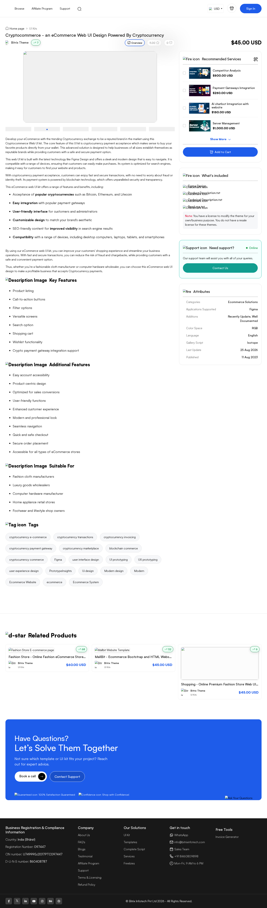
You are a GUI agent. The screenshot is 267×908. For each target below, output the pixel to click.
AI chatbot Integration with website (230, 105)
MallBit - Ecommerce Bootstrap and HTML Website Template (141, 657)
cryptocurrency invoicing (120, 537)
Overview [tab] (136, 42)
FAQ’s (81, 842)
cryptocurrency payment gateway (30, 548)
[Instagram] (42, 901)
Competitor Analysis (227, 70)
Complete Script (134, 849)
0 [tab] (167, 42)
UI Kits (33, 28)
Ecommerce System (86, 582)
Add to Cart (223, 152)
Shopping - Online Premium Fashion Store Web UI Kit (221, 684)
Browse (19, 8)
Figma (58, 559)
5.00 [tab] (152, 42)
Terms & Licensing (89, 877)
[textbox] (215, 9)
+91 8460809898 (186, 856)
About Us (84, 835)
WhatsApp (181, 835)
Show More (218, 139)
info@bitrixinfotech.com (189, 842)
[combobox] (216, 8)
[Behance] (50, 901)
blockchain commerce (123, 548)
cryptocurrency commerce (26, 559)
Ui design (88, 571)
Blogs (81, 849)
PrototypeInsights (60, 571)
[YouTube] (34, 901)
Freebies (129, 863)
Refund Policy (86, 884)
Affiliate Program (42, 8)
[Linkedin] (25, 901)
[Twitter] (17, 901)
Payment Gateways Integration (234, 88)
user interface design (85, 559)
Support (65, 8)
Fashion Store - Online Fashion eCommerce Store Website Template (60, 657)
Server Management (226, 123)
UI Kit (127, 835)
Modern (139, 571)
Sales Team (181, 849)
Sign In (250, 8)
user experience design (24, 571)
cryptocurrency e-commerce (28, 537)
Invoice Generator (227, 837)
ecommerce (54, 582)
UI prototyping (119, 559)
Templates (130, 842)
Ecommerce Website (22, 582)
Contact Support (67, 777)
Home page (16, 28)
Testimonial (85, 856)
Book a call (28, 776)
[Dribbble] (59, 901)
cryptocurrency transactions (75, 537)
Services (129, 856)
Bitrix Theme (20, 42)
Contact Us (220, 268)
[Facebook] (8, 901)
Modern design (114, 571)
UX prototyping (147, 559)
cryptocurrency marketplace (81, 548)
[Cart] (231, 8)
